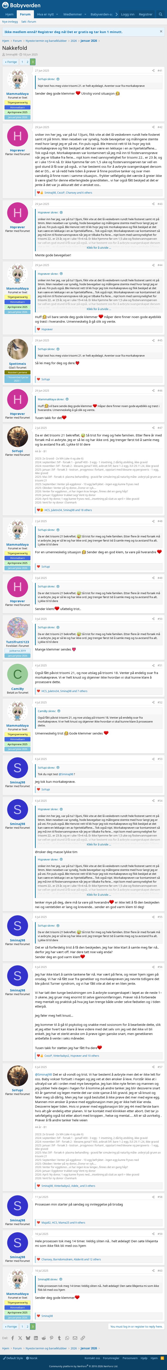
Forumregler (111, 1358)
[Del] (153, 70)
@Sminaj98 (66, 774)
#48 (160, 521)
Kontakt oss (92, 1358)
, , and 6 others (68, 193)
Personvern (130, 1358)
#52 (160, 702)
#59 (160, 1234)
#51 (160, 665)
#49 (160, 578)
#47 (160, 428)
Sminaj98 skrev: (48, 1279)
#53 (160, 759)
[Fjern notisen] (160, 32)
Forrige (12, 62)
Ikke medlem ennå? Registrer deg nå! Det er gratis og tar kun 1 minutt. (63, 32)
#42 (160, 127)
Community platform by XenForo (83, 1366)
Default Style (14, 1358)
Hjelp (144, 1358)
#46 (160, 390)
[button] (57, 14)
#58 (160, 1197)
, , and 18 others (68, 510)
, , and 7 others (64, 691)
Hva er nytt (45, 14)
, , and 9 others (63, 1222)
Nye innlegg (10, 21)
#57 (160, 1067)
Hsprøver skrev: (48, 212)
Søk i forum (28, 21)
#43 (160, 204)
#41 (160, 70)
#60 (160, 1271)
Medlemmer (72, 14)
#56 (160, 967)
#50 (160, 619)
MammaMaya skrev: (51, 399)
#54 (160, 801)
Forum (25, 14)
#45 (160, 340)
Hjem (9, 14)
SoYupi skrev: (46, 79)
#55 (160, 917)
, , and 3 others (68, 1186)
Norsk (33, 1358)
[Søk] (160, 14)
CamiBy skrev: (47, 711)
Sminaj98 (11, 54)
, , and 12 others (71, 1259)
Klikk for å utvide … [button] (99, 248)
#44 (160, 265)
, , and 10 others (72, 1056)
